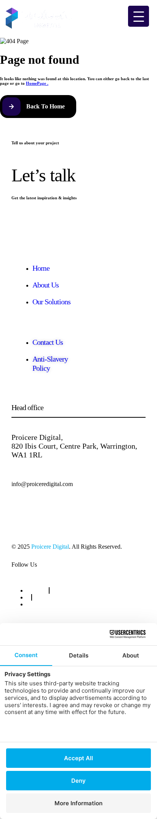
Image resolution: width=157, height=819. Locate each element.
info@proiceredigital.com (42, 484)
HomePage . (37, 83)
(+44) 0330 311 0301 (36, 510)
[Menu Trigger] (138, 16)
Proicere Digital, (37, 437)
